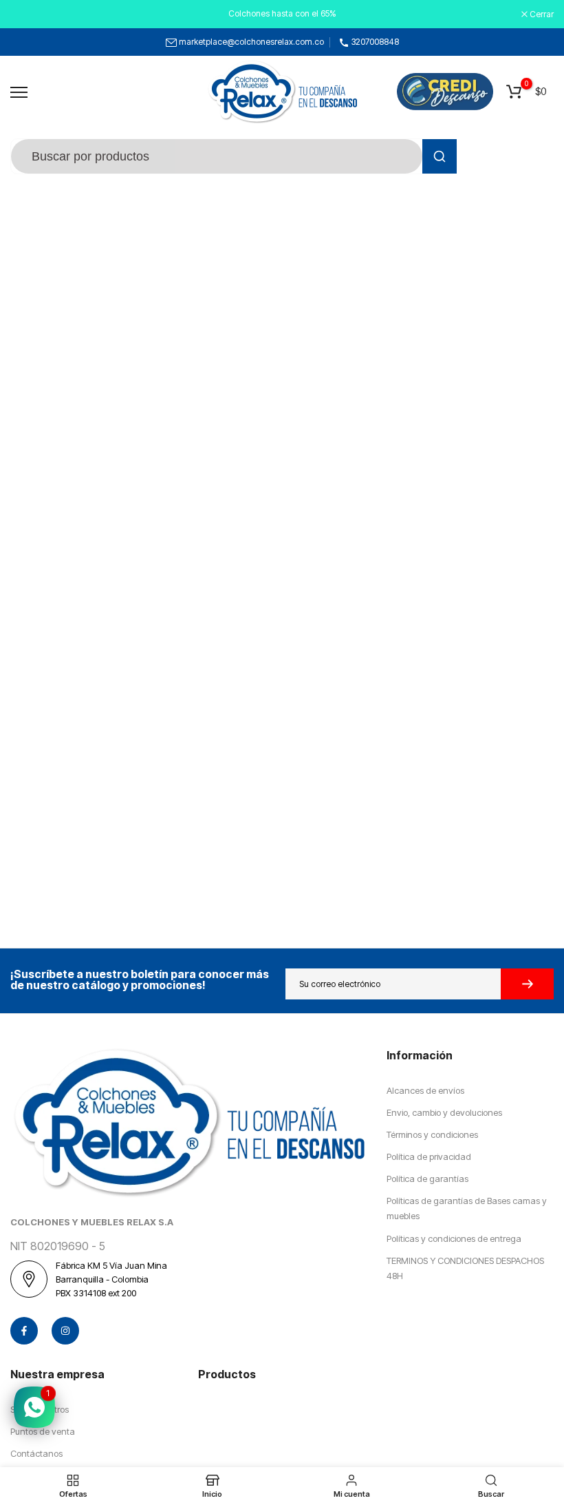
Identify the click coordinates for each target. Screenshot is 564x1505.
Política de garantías (427, 1178)
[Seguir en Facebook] (24, 1331)
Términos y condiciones (432, 1134)
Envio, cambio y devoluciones (444, 1112)
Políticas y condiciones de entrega (454, 1238)
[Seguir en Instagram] (65, 1331)
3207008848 (375, 42)
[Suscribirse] (527, 983)
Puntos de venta (42, 1431)
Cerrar (30, 14)
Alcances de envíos (425, 1090)
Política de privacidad (429, 1156)
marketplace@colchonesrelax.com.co (251, 42)
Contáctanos (36, 1453)
